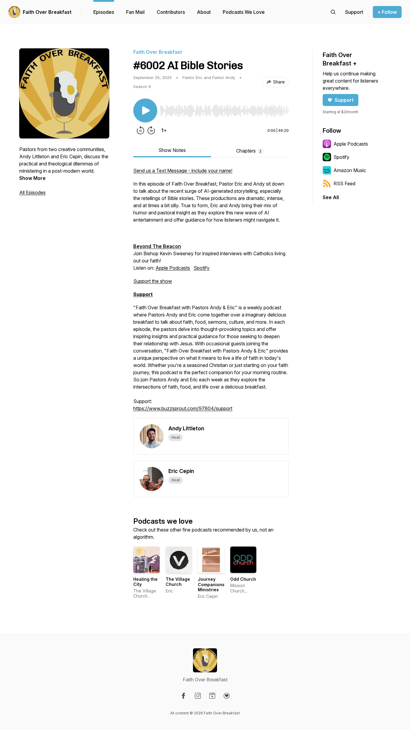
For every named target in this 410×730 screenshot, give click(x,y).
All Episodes (32, 192)
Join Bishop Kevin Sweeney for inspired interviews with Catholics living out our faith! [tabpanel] (210, 289)
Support (344, 100)
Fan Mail (135, 12)
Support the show (152, 281)
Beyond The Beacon (157, 246)
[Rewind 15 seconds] (140, 130)
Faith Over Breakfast (47, 12)
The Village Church (178, 582)
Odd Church (243, 579)
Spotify (202, 268)
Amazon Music (349, 170)
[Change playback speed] (164, 130)
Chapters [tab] (248, 151)
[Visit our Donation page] (227, 696)
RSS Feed (344, 183)
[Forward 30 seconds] (151, 130)
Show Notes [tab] (172, 150)
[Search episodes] (333, 12)
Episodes (103, 12)
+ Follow (387, 12)
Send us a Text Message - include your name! (182, 171)
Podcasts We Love (244, 12)
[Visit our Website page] (212, 696)
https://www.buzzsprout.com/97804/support (182, 408)
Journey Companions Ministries (211, 584)
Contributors (171, 12)
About (204, 12)
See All (331, 197)
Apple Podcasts (172, 268)
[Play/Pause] (145, 110)
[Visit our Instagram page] (198, 696)
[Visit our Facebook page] (183, 696)
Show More (32, 178)
